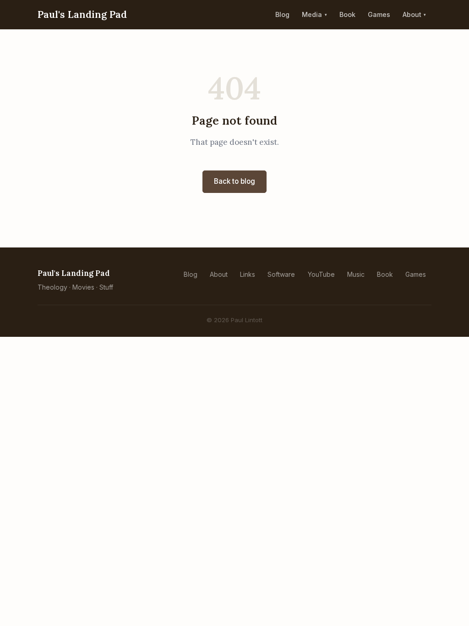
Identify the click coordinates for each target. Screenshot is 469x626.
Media (312, 14)
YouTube (321, 274)
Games (379, 14)
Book (347, 14)
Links (247, 274)
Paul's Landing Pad (82, 14)
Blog (282, 14)
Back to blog (234, 181)
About (412, 14)
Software (281, 274)
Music (356, 274)
